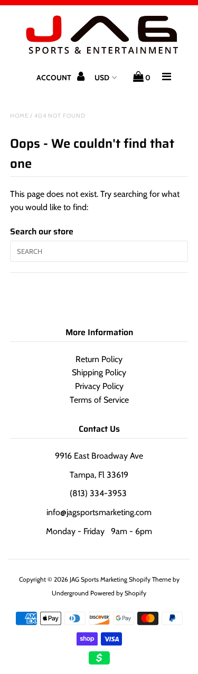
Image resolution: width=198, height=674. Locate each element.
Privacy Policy (99, 386)
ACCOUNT (54, 77)
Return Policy (99, 359)
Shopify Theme (150, 579)
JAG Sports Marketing (98, 579)
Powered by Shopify (118, 593)
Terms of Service (99, 400)
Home (19, 115)
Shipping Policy (99, 372)
